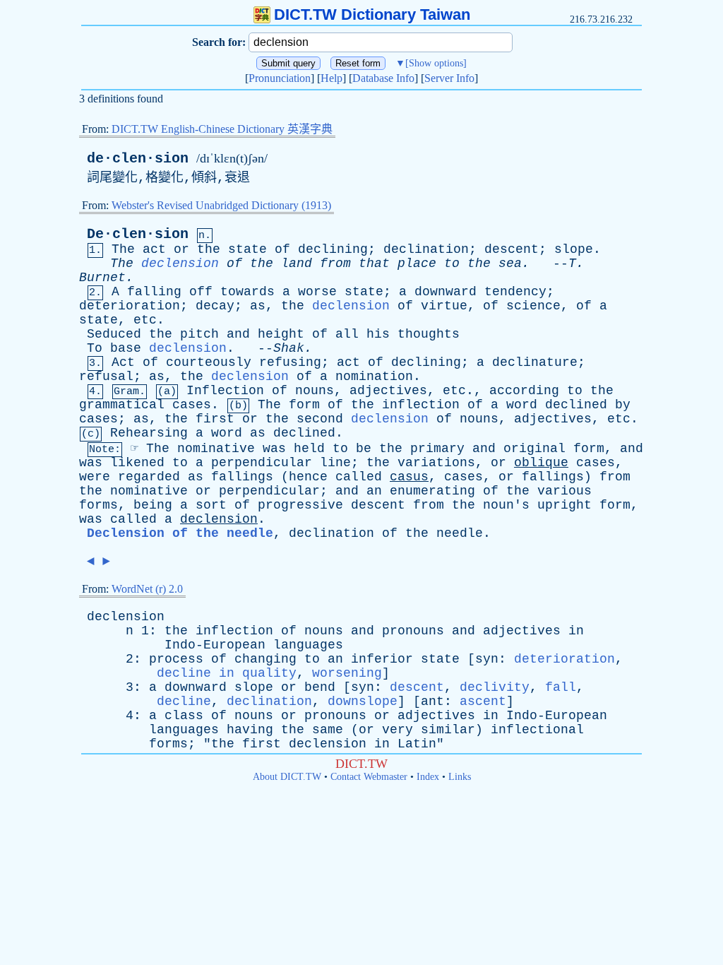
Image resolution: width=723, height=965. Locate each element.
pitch (199, 334)
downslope (363, 701)
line (335, 463)
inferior (382, 659)
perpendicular (261, 463)
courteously (208, 362)
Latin (417, 744)
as (257, 306)
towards (247, 292)
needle (459, 533)
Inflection (225, 391)
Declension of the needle (180, 533)
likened (137, 463)
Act (123, 362)
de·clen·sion (138, 158)
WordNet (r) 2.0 (147, 589)
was (274, 449)
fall (560, 687)
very (397, 730)
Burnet (102, 278)
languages (308, 645)
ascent (483, 701)
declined (576, 405)
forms (98, 505)
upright (564, 505)
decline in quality (227, 673)
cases (191, 405)
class (184, 716)
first (215, 419)
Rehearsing (149, 433)
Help (331, 78)
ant (432, 701)
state (247, 249)
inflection (421, 405)
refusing (290, 362)
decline (184, 701)
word (521, 405)
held (309, 449)
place (417, 263)
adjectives (388, 391)
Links (459, 776)
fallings (242, 477)
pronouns (413, 631)
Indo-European (215, 645)
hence (308, 477)
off (201, 292)
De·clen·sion (138, 234)
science (533, 306)
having (250, 730)
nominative (216, 449)
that (374, 263)
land (296, 263)
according (524, 391)
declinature (535, 362)
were (94, 477)
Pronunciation (280, 78)
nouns (314, 391)
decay (215, 306)
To (94, 348)
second (320, 419)
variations (436, 463)
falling (154, 292)
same (327, 730)
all (347, 334)
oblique (541, 463)
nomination (374, 376)
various (564, 491)
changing (265, 659)
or (181, 249)
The (123, 249)
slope (573, 249)
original (534, 449)
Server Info (449, 78)
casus (409, 477)
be (363, 449)
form (304, 405)
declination (426, 249)
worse (317, 292)
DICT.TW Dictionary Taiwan (372, 14)
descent (511, 249)
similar (448, 730)
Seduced (114, 334)
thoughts (429, 334)
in (576, 631)
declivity (495, 687)
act (154, 249)
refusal (106, 376)
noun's (506, 505)
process (176, 659)
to (452, 263)
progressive (300, 505)
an (374, 491)
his (378, 334)
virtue (444, 306)
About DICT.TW (287, 776)
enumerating (432, 491)
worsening (347, 673)
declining (333, 249)
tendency (515, 292)
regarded (149, 477)
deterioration (129, 306)
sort (211, 505)
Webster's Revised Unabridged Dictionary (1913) (221, 205)
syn (486, 659)
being (152, 505)
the (208, 249)
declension (180, 263)
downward (445, 292)
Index (428, 776)
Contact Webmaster (368, 776)
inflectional (537, 730)
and (238, 334)
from (335, 263)
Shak (288, 348)
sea (510, 263)
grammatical (122, 405)
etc (145, 320)
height (281, 334)
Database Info (383, 78)
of (282, 249)
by (623, 405)
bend (319, 687)
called (358, 477)
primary (437, 449)
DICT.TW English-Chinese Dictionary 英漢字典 (222, 129)
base (125, 348)
